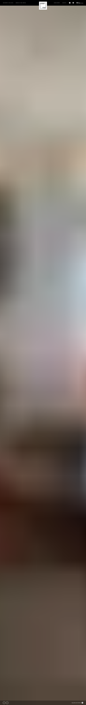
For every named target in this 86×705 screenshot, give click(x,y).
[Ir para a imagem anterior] (4, 702)
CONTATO (64, 2)
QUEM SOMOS (57, 2)
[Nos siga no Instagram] (69, 3)
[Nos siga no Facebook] (73, 3)
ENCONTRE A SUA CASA (8, 2)
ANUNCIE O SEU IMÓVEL (21, 2)
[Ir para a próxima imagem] (7, 702)
